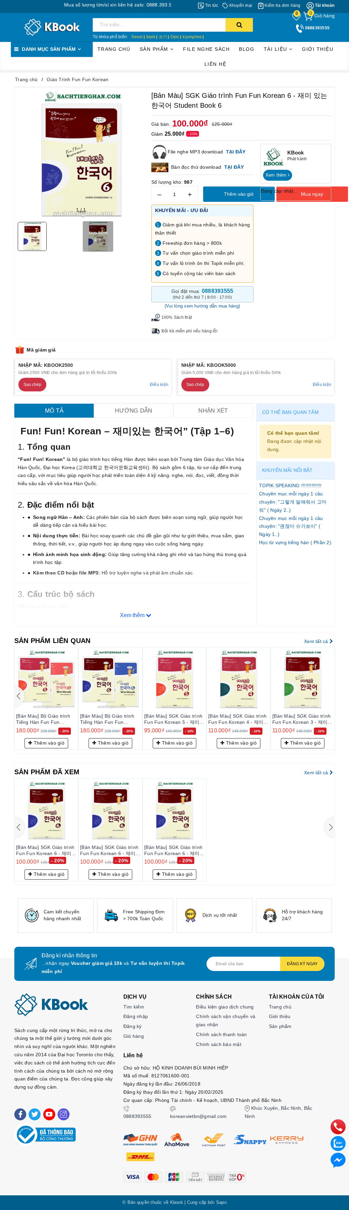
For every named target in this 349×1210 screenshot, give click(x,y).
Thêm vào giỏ (239, 194)
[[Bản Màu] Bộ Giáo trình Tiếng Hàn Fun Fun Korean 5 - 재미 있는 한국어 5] (46, 679)
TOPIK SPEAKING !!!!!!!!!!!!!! (290, 485)
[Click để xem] (81, 154)
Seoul (136, 36)
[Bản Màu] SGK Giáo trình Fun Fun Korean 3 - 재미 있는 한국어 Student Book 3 (301, 719)
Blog (246, 49)
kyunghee (192, 36)
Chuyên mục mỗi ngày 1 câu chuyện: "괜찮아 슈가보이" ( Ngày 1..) (291, 526)
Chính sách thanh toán (221, 1034)
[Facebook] (20, 1114)
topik (150, 36)
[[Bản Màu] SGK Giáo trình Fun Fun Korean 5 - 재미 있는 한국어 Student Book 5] (174, 679)
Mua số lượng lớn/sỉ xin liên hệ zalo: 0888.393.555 (96, 5)
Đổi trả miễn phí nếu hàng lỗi (189, 331)
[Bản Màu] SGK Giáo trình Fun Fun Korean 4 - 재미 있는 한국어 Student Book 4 (237, 719)
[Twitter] (35, 1114)
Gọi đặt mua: (202, 294)
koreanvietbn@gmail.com (198, 1116)
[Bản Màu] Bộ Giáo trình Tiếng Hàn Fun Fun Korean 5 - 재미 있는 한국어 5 (44, 719)
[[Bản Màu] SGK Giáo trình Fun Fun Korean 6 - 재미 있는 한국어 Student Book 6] (46, 810)
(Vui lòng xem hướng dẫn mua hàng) (202, 306)
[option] (56, 915)
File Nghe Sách (206, 49)
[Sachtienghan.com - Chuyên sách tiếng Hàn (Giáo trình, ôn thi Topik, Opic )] (52, 27)
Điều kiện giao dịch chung (225, 1007)
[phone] (338, 1126)
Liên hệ (215, 64)
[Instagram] (64, 1114)
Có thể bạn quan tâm (290, 412)
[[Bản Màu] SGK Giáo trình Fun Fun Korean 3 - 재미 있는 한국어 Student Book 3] (302, 679)
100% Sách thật (177, 317)
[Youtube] (49, 1114)
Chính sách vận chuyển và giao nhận (225, 1020)
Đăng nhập (135, 1016)
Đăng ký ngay (302, 963)
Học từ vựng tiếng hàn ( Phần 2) (295, 542)
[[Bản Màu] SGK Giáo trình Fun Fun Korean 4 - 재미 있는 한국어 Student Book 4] (238, 679)
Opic (174, 36)
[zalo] (338, 1143)
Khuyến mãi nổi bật (287, 470)
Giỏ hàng (133, 1036)
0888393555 (137, 1116)
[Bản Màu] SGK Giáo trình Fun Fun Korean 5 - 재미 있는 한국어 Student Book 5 (173, 719)
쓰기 (163, 36)
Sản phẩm (155, 49)
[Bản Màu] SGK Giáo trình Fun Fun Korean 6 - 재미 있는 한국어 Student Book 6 (45, 851)
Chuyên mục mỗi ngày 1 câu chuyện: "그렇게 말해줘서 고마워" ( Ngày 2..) (293, 502)
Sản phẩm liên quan (52, 640)
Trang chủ (114, 49)
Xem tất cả (317, 641)
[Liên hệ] (338, 1159)
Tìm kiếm (133, 1007)
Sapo (221, 1202)
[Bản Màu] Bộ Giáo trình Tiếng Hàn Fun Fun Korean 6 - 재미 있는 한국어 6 (108, 719)
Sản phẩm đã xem (46, 772)
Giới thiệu (317, 49)
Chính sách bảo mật (218, 1044)
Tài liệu (276, 49)
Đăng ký (132, 1026)
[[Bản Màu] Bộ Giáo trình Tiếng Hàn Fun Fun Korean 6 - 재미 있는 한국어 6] (110, 679)
